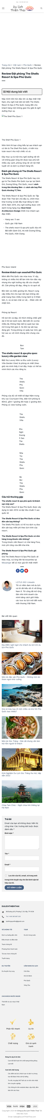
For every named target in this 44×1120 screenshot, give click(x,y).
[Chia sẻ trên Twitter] (22, 571)
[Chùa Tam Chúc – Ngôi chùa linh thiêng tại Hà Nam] (22, 791)
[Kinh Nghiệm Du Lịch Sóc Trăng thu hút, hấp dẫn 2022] (22, 759)
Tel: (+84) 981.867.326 (13, 916)
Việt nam (17, 65)
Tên (7, 854)
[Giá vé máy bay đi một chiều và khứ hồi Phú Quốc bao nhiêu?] (22, 695)
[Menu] (3, 8)
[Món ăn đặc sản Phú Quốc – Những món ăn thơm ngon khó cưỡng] (22, 663)
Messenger (7, 563)
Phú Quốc (27, 65)
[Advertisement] (22, 35)
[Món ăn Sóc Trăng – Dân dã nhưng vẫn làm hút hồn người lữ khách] (22, 727)
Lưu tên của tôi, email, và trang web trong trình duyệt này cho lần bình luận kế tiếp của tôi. (21, 879)
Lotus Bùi (21, 582)
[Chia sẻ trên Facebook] (18, 571)
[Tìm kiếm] (41, 8)
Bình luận (9, 833)
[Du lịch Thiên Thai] (22, 8)
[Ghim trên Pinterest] (26, 571)
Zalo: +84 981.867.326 (22, 2)
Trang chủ (6, 65)
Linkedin (31, 582)
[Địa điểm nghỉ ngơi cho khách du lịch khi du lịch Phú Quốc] (22, 631)
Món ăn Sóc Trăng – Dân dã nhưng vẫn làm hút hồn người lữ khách (21, 742)
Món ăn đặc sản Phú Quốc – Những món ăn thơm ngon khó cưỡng (21, 678)
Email (7, 865)
